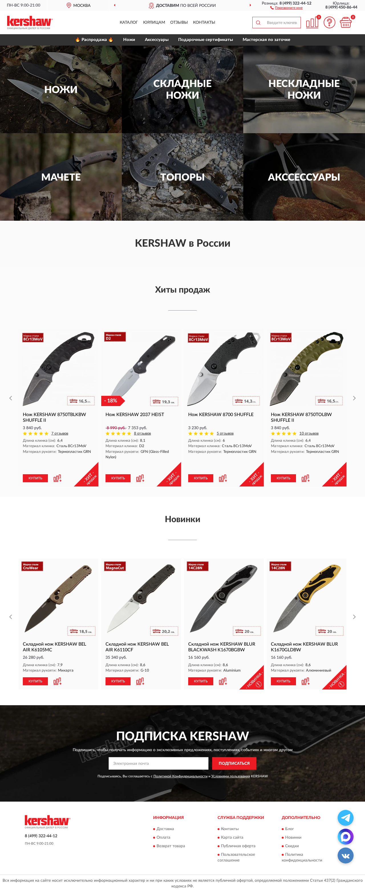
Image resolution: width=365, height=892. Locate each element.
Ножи (129, 40)
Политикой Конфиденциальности (180, 776)
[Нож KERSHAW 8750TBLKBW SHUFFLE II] (58, 369)
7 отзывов (59, 433)
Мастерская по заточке (266, 40)
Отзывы (179, 23)
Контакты (204, 23)
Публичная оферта (238, 846)
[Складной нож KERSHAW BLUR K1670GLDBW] (306, 598)
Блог (289, 829)
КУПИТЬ (35, 478)
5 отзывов (225, 433)
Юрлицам (154, 23)
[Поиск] (258, 22)
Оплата (163, 838)
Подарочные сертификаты (205, 40)
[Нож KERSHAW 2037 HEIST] (141, 369)
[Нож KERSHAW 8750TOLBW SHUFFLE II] (306, 369)
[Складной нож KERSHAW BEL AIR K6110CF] (141, 598)
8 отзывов (142, 433)
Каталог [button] (129, 23)
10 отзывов (309, 433)
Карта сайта (232, 838)
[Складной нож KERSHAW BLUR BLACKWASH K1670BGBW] (224, 598)
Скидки (292, 846)
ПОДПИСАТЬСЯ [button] (234, 764)
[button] (286, 7)
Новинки (293, 838)
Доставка (165, 829)
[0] (345, 22)
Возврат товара (171, 846)
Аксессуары (157, 40)
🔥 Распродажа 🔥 (94, 40)
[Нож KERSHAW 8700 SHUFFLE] (224, 369)
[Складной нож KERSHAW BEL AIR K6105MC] (58, 598)
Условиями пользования (230, 776)
